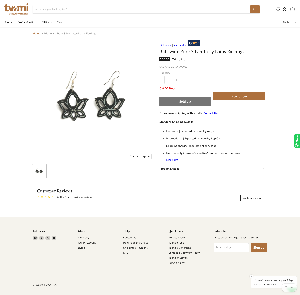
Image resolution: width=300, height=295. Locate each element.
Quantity (164, 72)
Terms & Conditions (180, 247)
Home (36, 33)
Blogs (81, 247)
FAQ (125, 252)
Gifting (45, 22)
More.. (61, 22)
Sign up (258, 247)
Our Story (83, 237)
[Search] (255, 9)
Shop (7, 22)
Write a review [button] (251, 198)
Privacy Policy (177, 237)
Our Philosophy (87, 242)
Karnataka (180, 45)
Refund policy (177, 263)
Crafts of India (26, 22)
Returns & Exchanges (135, 242)
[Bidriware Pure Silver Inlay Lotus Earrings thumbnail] (39, 171)
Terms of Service (178, 258)
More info (172, 159)
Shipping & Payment (135, 247)
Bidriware (165, 45)
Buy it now (239, 96)
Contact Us (289, 22)
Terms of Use (176, 242)
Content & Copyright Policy (184, 252)
